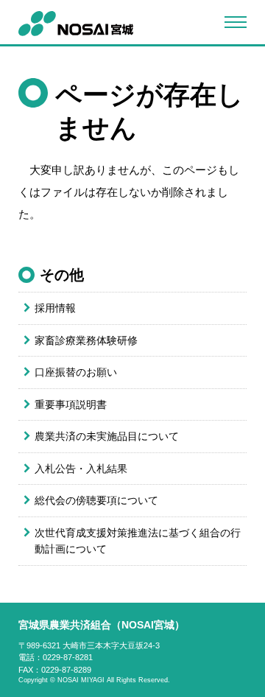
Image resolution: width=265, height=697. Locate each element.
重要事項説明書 (71, 404)
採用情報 (55, 308)
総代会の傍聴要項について (96, 500)
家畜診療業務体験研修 (86, 340)
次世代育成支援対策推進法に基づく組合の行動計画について (138, 541)
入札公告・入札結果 (81, 468)
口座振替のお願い (76, 372)
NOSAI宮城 (75, 24)
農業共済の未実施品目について (107, 436)
